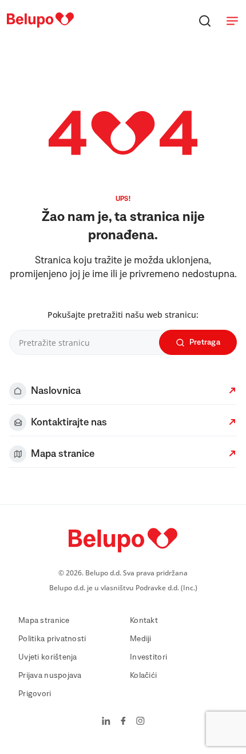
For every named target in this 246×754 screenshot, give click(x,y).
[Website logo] (40, 28)
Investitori (148, 657)
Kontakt (144, 621)
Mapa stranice (44, 621)
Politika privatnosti (52, 639)
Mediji (141, 639)
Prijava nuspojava (50, 676)
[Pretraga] (205, 20)
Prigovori (34, 694)
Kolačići (143, 676)
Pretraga (204, 342)
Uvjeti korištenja (47, 657)
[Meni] (232, 20)
